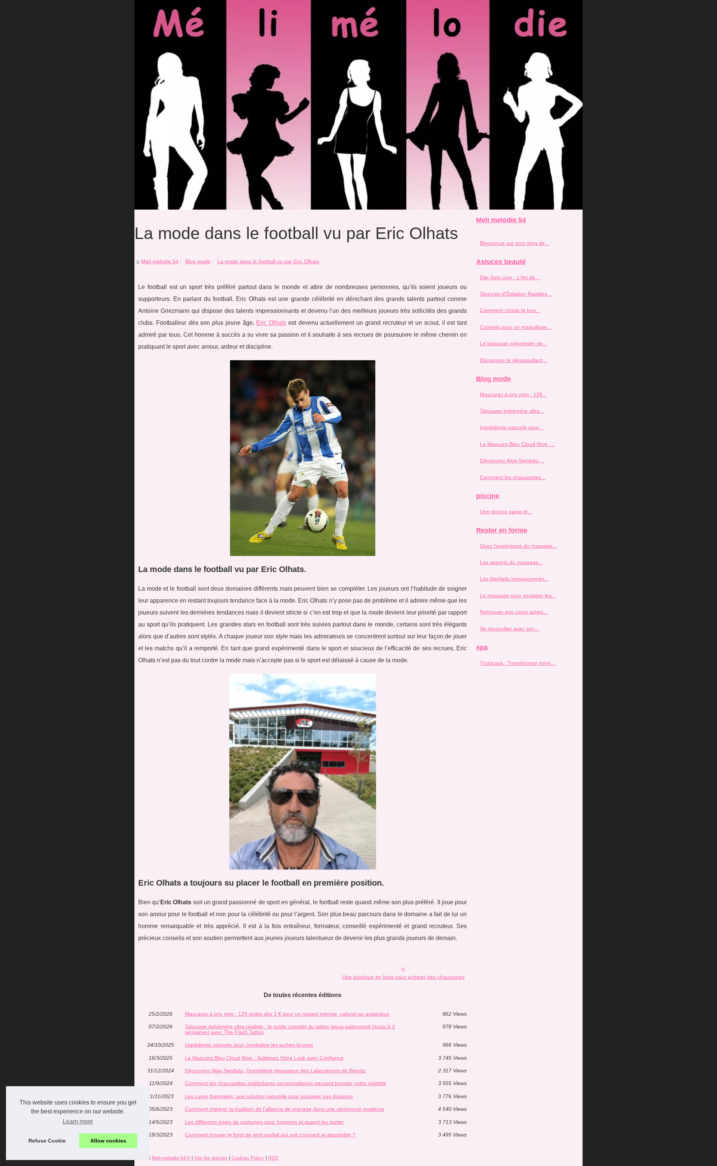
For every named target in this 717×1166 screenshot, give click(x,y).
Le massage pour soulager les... (518, 595)
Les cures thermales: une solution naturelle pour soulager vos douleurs (269, 1096)
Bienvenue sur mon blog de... (514, 243)
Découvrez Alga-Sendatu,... (512, 460)
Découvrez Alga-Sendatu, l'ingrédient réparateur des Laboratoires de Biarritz (275, 1070)
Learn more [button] (78, 1121)
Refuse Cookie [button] (47, 1141)
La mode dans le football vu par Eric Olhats (268, 261)
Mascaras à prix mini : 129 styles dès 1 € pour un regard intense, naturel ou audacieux (287, 1013)
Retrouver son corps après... (513, 612)
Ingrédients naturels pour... (511, 427)
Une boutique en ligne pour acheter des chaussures (403, 977)
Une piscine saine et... (506, 512)
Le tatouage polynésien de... (513, 343)
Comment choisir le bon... (510, 310)
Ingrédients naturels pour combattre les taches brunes (249, 1044)
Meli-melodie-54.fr (171, 1158)
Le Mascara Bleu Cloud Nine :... (517, 444)
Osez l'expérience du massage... (518, 546)
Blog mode (198, 261)
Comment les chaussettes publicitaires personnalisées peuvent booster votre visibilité (285, 1083)
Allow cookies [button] (108, 1141)
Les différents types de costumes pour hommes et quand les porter (264, 1122)
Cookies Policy (248, 1158)
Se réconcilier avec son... (509, 629)
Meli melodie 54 (160, 261)
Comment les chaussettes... (513, 477)
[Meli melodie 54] (358, 105)
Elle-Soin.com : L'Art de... (510, 277)
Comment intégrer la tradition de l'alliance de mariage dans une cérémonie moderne (284, 1109)
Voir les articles (210, 1158)
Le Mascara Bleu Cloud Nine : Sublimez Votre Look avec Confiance (264, 1057)
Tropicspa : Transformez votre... (517, 663)
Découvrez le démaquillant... (513, 360)
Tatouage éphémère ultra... (512, 411)
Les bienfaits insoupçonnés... (514, 579)
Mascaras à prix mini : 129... (513, 394)
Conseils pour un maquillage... (516, 327)
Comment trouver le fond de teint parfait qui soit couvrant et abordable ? (270, 1134)
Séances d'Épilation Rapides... (516, 294)
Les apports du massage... (511, 562)
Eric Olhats (271, 323)
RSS (273, 1158)
